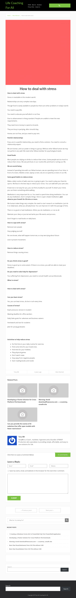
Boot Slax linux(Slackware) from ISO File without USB (26, 545)
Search (9, 567)
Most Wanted (60, 372)
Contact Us (37, 7)
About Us (34, 4)
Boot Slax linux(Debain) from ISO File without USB (25, 549)
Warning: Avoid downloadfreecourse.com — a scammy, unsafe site (30, 541)
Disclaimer (39, 4)
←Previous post (26, 510)
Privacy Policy (31, 7)
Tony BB (16, 372)
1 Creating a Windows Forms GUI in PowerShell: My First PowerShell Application (35, 534)
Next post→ (50, 510)
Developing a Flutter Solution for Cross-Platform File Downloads (29, 538)
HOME (29, 4)
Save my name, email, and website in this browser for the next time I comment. (37, 471)
